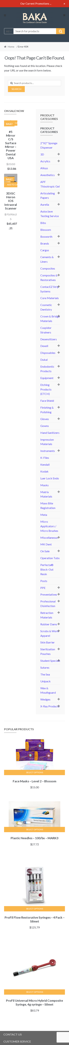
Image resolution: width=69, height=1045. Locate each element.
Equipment (46, 378)
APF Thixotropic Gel (50, 184)
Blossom (45, 229)
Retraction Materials (46, 615)
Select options (34, 772)
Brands (44, 243)
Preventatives (48, 594)
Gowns (44, 425)
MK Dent (46, 544)
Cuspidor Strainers (45, 330)
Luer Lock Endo (49, 478)
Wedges (45, 699)
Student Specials (50, 660)
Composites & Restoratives (49, 277)
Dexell (44, 346)
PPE (42, 587)
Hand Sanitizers (49, 432)
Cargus (44, 250)
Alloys (44, 168)
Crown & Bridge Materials (50, 319)
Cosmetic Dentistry (46, 307)
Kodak (44, 471)
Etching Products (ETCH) (45, 389)
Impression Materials (47, 442)
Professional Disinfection (48, 604)
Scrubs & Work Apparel (49, 633)
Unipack (45, 681)
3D (42, 154)
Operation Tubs (50, 558)
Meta (43, 514)
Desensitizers (48, 339)
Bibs (43, 222)
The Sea (45, 674)
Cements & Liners (47, 259)
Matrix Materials (46, 494)
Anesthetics (47, 175)
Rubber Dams (48, 624)
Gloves (44, 419)
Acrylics (45, 161)
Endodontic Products (47, 369)
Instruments (47, 450)
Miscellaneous (49, 537)
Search (16, 88)
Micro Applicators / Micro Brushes (49, 526)
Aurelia (44, 204)
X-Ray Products (49, 706)
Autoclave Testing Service (49, 214)
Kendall (45, 464)
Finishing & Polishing (47, 410)
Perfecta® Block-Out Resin (46, 569)
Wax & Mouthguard (48, 690)
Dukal (44, 359)
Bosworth (46, 236)
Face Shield (47, 400)
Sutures (44, 667)
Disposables (47, 352)
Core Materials (49, 298)
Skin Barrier (47, 642)
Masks (44, 485)
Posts (43, 581)
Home (11, 46)
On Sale (45, 551)
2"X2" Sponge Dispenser (48, 145)
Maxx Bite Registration (47, 505)
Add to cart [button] (12, 184)
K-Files (44, 457)
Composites (47, 268)
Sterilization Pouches (47, 651)
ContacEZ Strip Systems (49, 289)
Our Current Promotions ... (35, 3)
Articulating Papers (47, 195)
